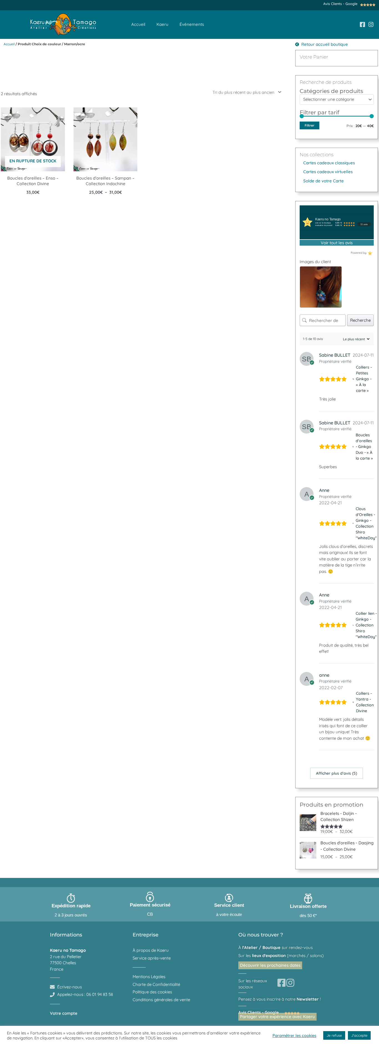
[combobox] (337, 99)
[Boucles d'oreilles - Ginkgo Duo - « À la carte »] (353, 446)
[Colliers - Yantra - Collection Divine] (353, 702)
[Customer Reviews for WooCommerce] (369, 253)
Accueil (138, 24)
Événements (192, 24)
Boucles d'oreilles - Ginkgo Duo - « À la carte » (364, 446)
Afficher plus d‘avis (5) (336, 773)
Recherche (360, 320)
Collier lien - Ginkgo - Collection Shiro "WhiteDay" (366, 625)
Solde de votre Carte (323, 180)
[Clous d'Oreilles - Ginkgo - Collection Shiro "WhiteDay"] (353, 523)
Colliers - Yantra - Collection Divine (365, 702)
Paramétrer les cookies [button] (294, 1035)
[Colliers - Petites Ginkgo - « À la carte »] (353, 379)
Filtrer (309, 125)
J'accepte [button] (359, 1035)
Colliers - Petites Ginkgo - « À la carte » (364, 379)
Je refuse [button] (334, 1035)
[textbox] (334, 99)
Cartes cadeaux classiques (329, 162)
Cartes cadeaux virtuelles (328, 171)
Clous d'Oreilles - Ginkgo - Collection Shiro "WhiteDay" (366, 523)
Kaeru (162, 24)
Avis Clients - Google (340, 3)
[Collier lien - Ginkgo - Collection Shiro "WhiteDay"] (353, 625)
